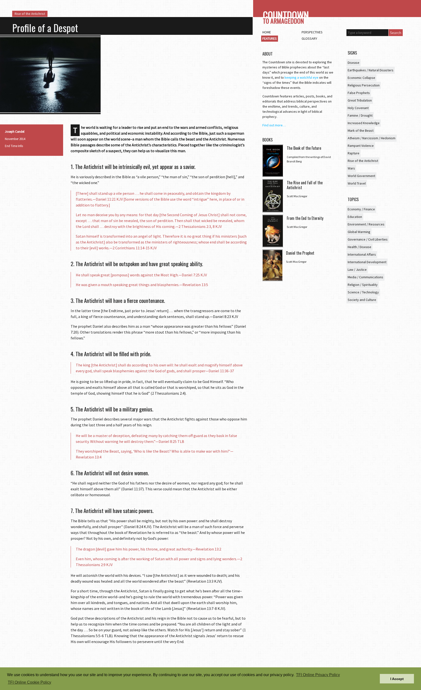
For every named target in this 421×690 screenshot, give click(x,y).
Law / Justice (357, 269)
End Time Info (14, 146)
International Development (367, 262)
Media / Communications (365, 277)
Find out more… (274, 125)
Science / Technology (363, 292)
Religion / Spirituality (363, 284)
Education (355, 216)
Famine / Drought (360, 115)
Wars (351, 168)
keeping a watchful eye (301, 77)
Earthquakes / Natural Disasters (370, 70)
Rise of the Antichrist (30, 13)
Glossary (309, 38)
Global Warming (359, 232)
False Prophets (359, 93)
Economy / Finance (361, 209)
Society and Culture (362, 300)
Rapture (353, 153)
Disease (353, 62)
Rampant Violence (361, 145)
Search (395, 32)
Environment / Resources (366, 224)
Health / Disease (359, 247)
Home (266, 32)
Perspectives (312, 32)
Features (269, 38)
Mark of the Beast (360, 130)
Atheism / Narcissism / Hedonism (371, 138)
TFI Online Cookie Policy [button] (29, 682)
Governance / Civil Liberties (368, 239)
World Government (361, 176)
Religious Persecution (364, 85)
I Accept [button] (397, 679)
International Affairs (362, 254)
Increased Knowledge (364, 123)
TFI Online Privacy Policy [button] (318, 675)
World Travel (357, 183)
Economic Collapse (361, 77)
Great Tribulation (360, 100)
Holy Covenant (358, 108)
